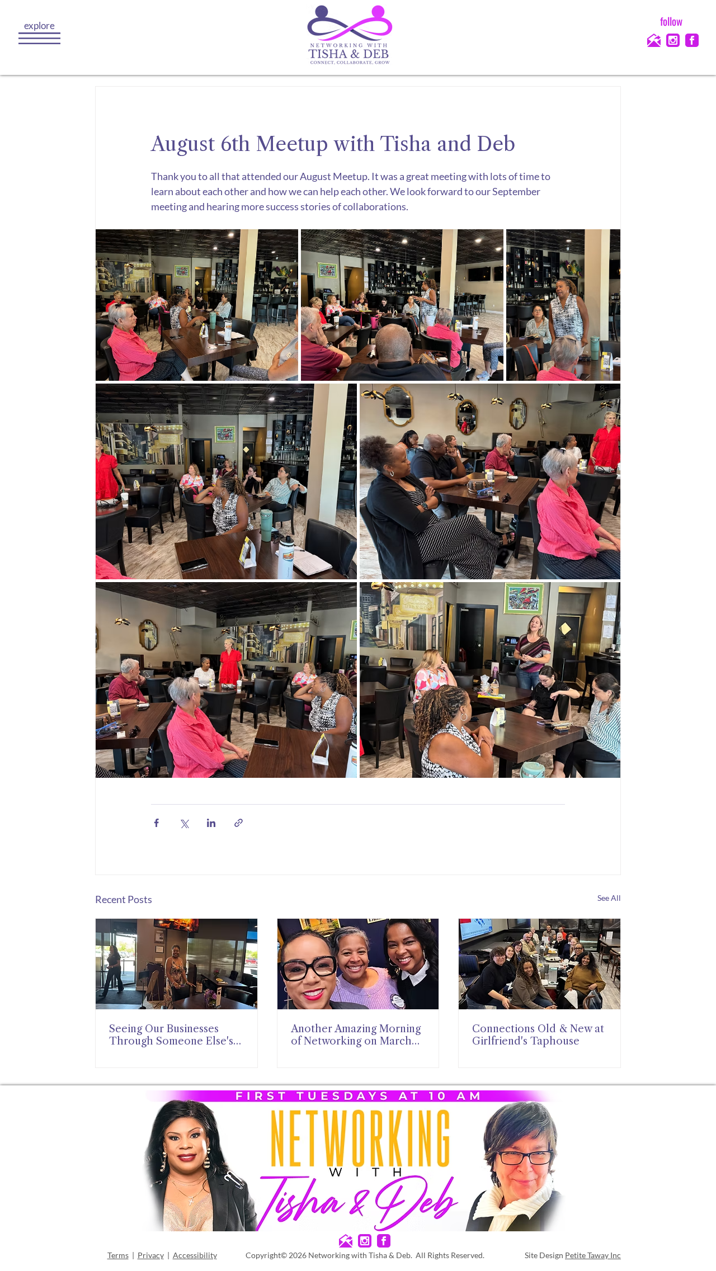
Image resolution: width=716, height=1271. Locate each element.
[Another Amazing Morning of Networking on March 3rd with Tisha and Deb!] (358, 964)
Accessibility (195, 1255)
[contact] (654, 40)
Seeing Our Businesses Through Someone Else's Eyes (171, 1035)
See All (609, 898)
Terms (118, 1255)
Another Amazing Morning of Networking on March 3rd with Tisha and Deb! (356, 1035)
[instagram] (673, 40)
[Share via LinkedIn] (211, 823)
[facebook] (692, 40)
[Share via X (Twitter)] (183, 823)
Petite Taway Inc (593, 1255)
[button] (39, 38)
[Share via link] (238, 823)
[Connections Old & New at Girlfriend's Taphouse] (539, 964)
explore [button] (39, 25)
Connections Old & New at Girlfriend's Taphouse (538, 1035)
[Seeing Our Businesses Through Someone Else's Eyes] (176, 964)
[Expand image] (197, 305)
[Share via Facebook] (156, 823)
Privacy (151, 1255)
